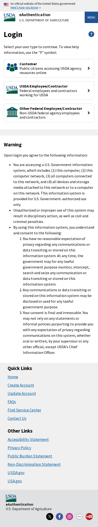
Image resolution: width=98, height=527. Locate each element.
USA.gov (15, 481)
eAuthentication (34, 14)
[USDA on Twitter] (50, 516)
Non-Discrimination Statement (34, 464)
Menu (91, 17)
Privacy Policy (19, 447)
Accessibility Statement (28, 439)
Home (13, 376)
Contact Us (17, 418)
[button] (49, 68)
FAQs (12, 401)
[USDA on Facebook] (60, 516)
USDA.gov (16, 472)
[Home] (11, 499)
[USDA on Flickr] (79, 516)
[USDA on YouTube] (89, 516)
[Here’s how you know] (49, 6)
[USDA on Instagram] (69, 516)
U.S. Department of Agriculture (44, 20)
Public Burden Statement (30, 456)
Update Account (22, 393)
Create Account (21, 385)
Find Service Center (24, 410)
